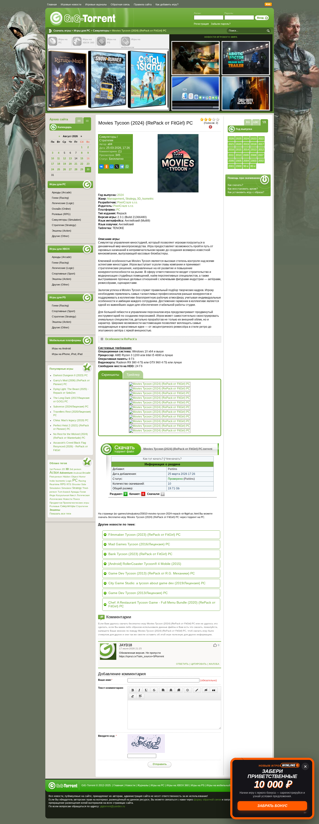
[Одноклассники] (106, 166)
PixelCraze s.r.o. (127, 202)
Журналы (143, 785)
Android (77, 473)
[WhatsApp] (127, 166)
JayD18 (125, 645)
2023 (253, 138)
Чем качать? (173, 458)
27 (70, 169)
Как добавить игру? (167, 4)
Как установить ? (246, 192)
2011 (231, 155)
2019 (246, 144)
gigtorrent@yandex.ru (112, 806)
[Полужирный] (132, 690)
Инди (52, 495)
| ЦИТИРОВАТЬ (198, 664)
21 (75, 163)
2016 (231, 149)
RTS (69, 484)
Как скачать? (235, 185)
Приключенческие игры (76, 502)
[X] (117, 166)
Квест (73, 495)
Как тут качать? (153, 458)
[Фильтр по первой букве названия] (256, 122)
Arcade (86, 472)
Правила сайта (143, 4)
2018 (253, 144)
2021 (231, 144)
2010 (238, 155)
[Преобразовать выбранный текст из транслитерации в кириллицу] (133, 696)
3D (139, 198)
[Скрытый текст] (206, 690)
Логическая (83, 495)
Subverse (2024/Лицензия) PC (71, 406)
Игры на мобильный (218, 785)
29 (81, 169)
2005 (238, 160)
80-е (252, 166)
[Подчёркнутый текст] (146, 690)
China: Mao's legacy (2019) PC (71, 420)
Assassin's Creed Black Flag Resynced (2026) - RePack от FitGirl (70, 446)
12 (64, 158)
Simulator (66, 488)
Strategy (130, 198)
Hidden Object (70, 476)
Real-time (55, 484)
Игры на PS (197, 785)
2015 (238, 149)
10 (52, 158)
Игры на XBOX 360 (178, 785)
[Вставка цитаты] (214, 690)
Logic (69, 481)
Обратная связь (120, 4)
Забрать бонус (272, 806)
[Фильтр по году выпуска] (264, 122)
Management (115, 198)
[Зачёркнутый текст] (154, 690)
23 (88, 163)
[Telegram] (122, 166)
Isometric (148, 198)
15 (81, 158)
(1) (120, 151)
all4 (110, 144)
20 (70, 163)
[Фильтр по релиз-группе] (248, 122)
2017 (261, 144)
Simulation (55, 488)
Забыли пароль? (220, 23)
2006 (231, 160)
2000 (238, 166)
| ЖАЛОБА (213, 664)
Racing (82, 481)
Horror (82, 476)
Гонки (83, 491)
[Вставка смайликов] (188, 690)
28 (75, 169)
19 (64, 163)
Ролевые (55, 506)
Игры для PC (82, 30)
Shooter (76, 484)
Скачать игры (83, 19)
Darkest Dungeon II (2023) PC (70, 375)
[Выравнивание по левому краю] (163, 690)
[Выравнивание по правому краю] (179, 690)
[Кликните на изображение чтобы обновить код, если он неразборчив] (146, 752)
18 (58, 163)
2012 (261, 149)
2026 (231, 138)
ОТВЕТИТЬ (182, 664)
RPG (63, 484)
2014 (246, 149)
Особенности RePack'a (121, 339)
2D (63, 469)
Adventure (66, 472)
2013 (253, 149)
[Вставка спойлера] (140, 696)
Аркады (75, 491)
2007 (261, 155)
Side (83, 484)
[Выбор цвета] (197, 690)
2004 (246, 160)
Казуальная (62, 495)
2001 (231, 166)
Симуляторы (101, 30)
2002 (261, 160)
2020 (238, 144)
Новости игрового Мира (220, 37)
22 (81, 163)
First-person (56, 476)
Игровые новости (71, 4)
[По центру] (171, 690)
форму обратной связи (207, 799)
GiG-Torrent (88, 785)
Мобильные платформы (65, 340)
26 (64, 169)
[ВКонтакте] (101, 166)
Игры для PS (58, 297)
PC (118, 209)
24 (52, 169)
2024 (246, 138)
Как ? (243, 188)
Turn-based (64, 491)
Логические (56, 499)
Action (54, 472)
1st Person (55, 469)
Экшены (55, 509)
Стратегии (106, 140)
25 (58, 169)
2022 (261, 138)
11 (58, 158)
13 (70, 158)
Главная (52, 4)
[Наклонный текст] (139, 690)
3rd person (75, 469)
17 (52, 163)
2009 (246, 155)
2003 (253, 160)
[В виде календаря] (87, 120)
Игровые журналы (96, 4)
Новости (67, 499)
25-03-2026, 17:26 (118, 148)
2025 (238, 138)
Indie (52, 481)
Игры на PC (157, 785)
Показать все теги (60, 513)
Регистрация (201, 23)
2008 (253, 155)
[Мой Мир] (112, 166)
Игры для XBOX (60, 248)
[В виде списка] (79, 120)
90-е (245, 166)
